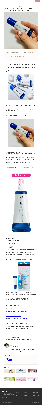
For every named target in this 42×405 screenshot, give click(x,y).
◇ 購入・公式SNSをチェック (10, 57)
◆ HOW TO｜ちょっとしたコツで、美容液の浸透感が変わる (15, 56)
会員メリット (26, 1)
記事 (18, 1)
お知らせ (11, 1)
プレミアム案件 (15, 1)
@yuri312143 (25, 318)
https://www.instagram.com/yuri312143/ (16, 351)
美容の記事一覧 (8, 358)
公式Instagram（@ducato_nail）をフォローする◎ (13, 316)
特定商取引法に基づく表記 (36, 395)
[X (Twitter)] (4, 397)
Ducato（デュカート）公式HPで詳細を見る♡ (12, 313)
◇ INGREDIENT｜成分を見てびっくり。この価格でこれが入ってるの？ (16, 55)
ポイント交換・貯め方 (9, 360)
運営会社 (25, 392)
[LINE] (6, 397)
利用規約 (39, 402)
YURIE (11, 345)
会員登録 (17, 395)
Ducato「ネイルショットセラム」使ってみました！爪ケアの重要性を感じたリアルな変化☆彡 (20, 52)
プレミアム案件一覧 (9, 359)
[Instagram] (2, 397)
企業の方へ (30, 1)
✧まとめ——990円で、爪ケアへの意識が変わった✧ (13, 59)
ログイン (34, 1)
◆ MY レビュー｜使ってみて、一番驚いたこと (12, 53)
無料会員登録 (37, 1)
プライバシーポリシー (35, 392)
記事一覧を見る (8, 356)
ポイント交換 (22, 1)
